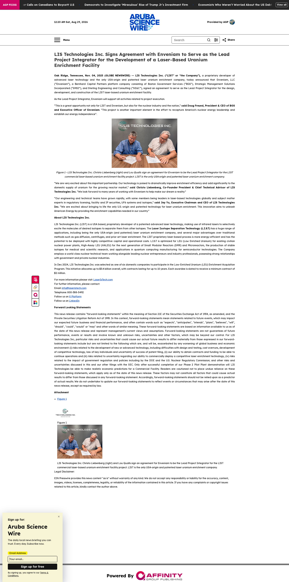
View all (281, 4)
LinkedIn (74, 300)
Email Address (17, 553)
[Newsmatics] (35, 302)
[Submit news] (35, 280)
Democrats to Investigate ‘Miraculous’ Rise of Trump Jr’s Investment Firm (136, 4)
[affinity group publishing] (35, 295)
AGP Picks (10, 4)
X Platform (75, 296)
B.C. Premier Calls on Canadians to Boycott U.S (41, 4)
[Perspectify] (35, 287)
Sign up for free (32, 566)
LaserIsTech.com (103, 279)
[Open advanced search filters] (216, 39)
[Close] (58, 516)
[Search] (208, 39)
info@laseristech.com (74, 288)
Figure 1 (62, 398)
